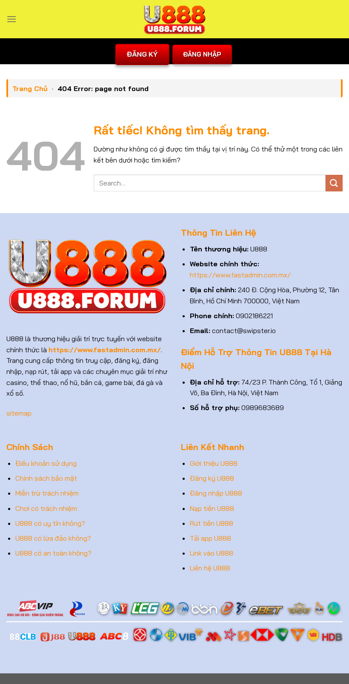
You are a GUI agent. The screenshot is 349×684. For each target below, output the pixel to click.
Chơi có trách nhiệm (46, 508)
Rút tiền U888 (211, 523)
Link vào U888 (211, 553)
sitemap (18, 413)
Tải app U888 (210, 538)
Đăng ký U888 (212, 478)
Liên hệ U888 (210, 568)
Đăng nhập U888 (216, 493)
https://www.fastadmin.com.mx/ (240, 275)
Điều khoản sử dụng (46, 463)
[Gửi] (334, 183)
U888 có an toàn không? (53, 553)
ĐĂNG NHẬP (202, 54)
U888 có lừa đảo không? (53, 538)
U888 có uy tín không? (50, 523)
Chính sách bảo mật (46, 478)
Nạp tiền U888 (212, 508)
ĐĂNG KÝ (142, 54)
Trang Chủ (30, 88)
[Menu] (11, 19)
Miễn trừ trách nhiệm (47, 493)
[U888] (174, 19)
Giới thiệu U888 (213, 463)
